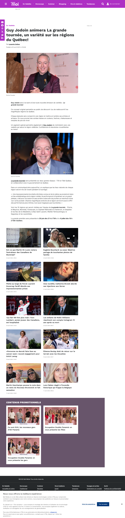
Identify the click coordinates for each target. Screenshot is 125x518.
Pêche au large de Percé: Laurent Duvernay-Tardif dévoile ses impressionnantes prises (20, 286)
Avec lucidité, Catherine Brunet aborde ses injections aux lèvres (60, 285)
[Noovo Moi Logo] (15, 4)
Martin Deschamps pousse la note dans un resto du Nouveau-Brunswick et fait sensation (23, 387)
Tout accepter (103, 504)
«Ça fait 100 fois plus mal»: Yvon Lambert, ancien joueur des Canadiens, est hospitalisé (23, 320)
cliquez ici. (53, 512)
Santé (56, 488)
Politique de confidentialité (112, 488)
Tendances (91, 4)
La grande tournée (18, 181)
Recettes (40, 488)
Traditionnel (23, 488)
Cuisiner (51, 4)
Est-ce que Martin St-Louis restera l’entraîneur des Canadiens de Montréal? (21, 252)
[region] (62, 504)
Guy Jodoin (47, 125)
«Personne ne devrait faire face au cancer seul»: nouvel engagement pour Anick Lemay (23, 353)
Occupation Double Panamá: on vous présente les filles (58, 428)
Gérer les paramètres (88, 504)
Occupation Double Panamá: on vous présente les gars (21, 459)
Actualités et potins (8, 488)
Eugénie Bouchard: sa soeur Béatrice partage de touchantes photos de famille (59, 252)
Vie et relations (76, 4)
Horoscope (39, 4)
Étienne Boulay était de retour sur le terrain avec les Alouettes (59, 352)
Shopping (62, 4)
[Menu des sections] (6, 4)
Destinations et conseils (94, 488)
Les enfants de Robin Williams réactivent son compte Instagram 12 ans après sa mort (59, 320)
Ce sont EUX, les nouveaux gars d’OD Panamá (21, 428)
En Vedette (27, 4)
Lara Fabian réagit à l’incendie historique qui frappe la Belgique (57, 386)
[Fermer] (122, 504)
